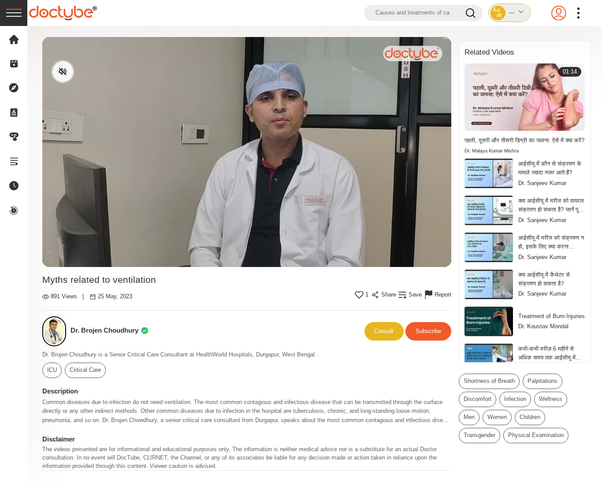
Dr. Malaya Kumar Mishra (492, 150)
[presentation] (13, 13)
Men (469, 417)
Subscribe (428, 331)
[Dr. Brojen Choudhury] (56, 331)
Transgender (479, 435)
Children (530, 417)
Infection (515, 399)
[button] (509, 13)
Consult (384, 331)
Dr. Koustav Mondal (543, 326)
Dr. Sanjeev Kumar (542, 183)
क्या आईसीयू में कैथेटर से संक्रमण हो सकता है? (544, 279)
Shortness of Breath (489, 381)
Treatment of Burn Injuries (551, 316)
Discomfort (477, 399)
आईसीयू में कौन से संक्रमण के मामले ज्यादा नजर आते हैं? (549, 168)
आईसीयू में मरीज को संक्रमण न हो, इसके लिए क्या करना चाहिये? (551, 242)
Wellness (550, 399)
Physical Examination (536, 435)
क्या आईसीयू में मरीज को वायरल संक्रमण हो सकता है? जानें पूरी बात (551, 205)
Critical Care (85, 370)
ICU (52, 370)
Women (497, 417)
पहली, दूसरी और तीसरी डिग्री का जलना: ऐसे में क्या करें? (524, 140)
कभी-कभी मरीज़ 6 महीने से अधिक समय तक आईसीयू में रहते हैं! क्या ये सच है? (547, 353)
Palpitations (542, 381)
